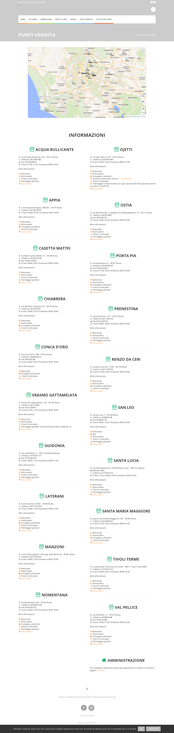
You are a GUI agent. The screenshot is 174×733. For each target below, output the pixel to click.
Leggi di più (153, 729)
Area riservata (111, 697)
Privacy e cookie (98, 697)
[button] (84, 82)
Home (139, 34)
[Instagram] (154, 2)
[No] (171, 729)
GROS (88, 697)
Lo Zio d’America (125, 178)
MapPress (127, 116)
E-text (91, 715)
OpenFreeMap (133, 116)
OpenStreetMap (141, 116)
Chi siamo (61, 697)
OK (141, 729)
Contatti (100, 670)
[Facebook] (151, 2)
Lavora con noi (79, 697)
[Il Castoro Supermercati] (87, 689)
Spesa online (26, 183)
